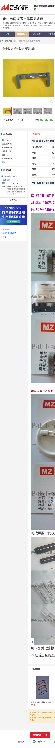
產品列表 (8, 41)
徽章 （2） (6, 155)
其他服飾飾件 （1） (9, 147)
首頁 (1, 41)
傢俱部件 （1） (8, 144)
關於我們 (20, 742)
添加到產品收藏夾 (9, 233)
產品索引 (6, 229)
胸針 (15, 41)
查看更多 (13, 200)
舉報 (21, 120)
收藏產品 (9, 120)
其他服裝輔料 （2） (9, 158)
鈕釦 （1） (6, 162)
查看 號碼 (6, 180)
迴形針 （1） (7, 151)
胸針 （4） (6, 140)
